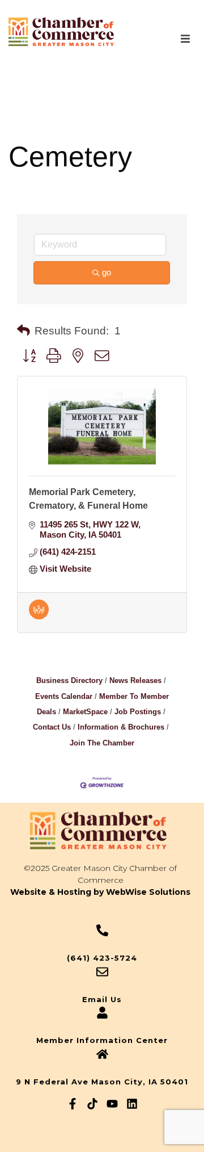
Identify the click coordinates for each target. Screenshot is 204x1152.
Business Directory (69, 680)
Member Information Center (102, 1040)
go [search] (106, 272)
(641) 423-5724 (102, 957)
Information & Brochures (121, 727)
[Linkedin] (132, 1103)
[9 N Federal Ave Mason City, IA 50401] (102, 1054)
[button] (185, 38)
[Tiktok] (92, 1103)
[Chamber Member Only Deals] (39, 616)
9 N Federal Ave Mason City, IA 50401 (102, 1081)
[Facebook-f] (72, 1103)
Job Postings (137, 711)
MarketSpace (85, 711)
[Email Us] (102, 972)
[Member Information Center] (102, 1013)
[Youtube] (112, 1103)
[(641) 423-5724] (102, 930)
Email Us (102, 999)
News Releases (135, 680)
